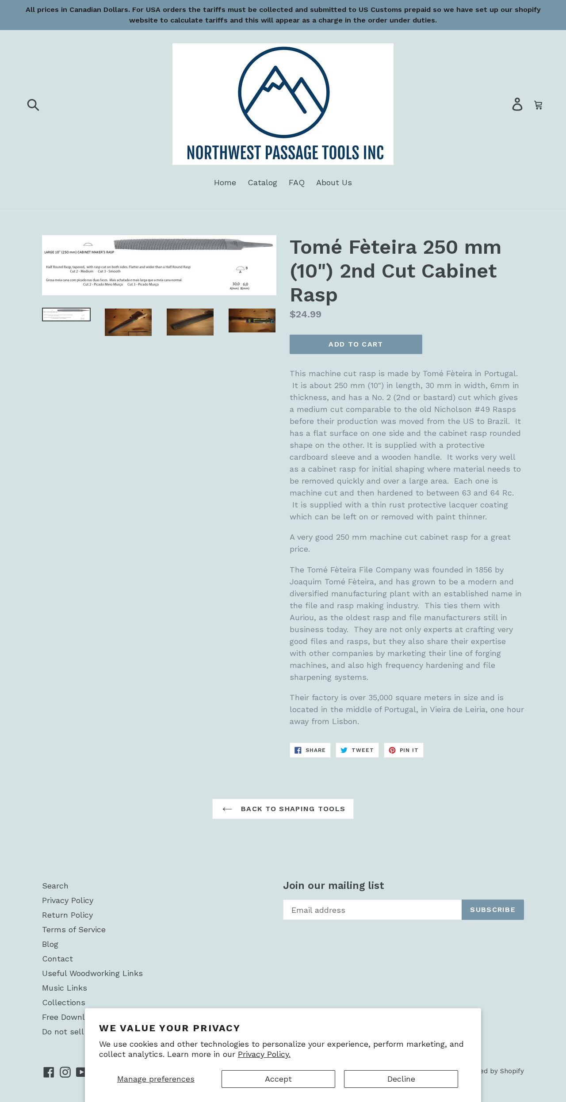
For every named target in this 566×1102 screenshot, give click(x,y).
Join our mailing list (333, 886)
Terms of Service (74, 929)
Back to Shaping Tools (291, 809)
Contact (57, 958)
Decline (401, 1078)
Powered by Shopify (491, 1071)
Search (55, 885)
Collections (63, 1002)
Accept (278, 1078)
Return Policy (67, 914)
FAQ (297, 182)
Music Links (64, 987)
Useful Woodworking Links (92, 973)
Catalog (262, 182)
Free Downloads (72, 1017)
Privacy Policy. (264, 1054)
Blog (50, 944)
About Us (334, 182)
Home (225, 182)
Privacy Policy (67, 900)
